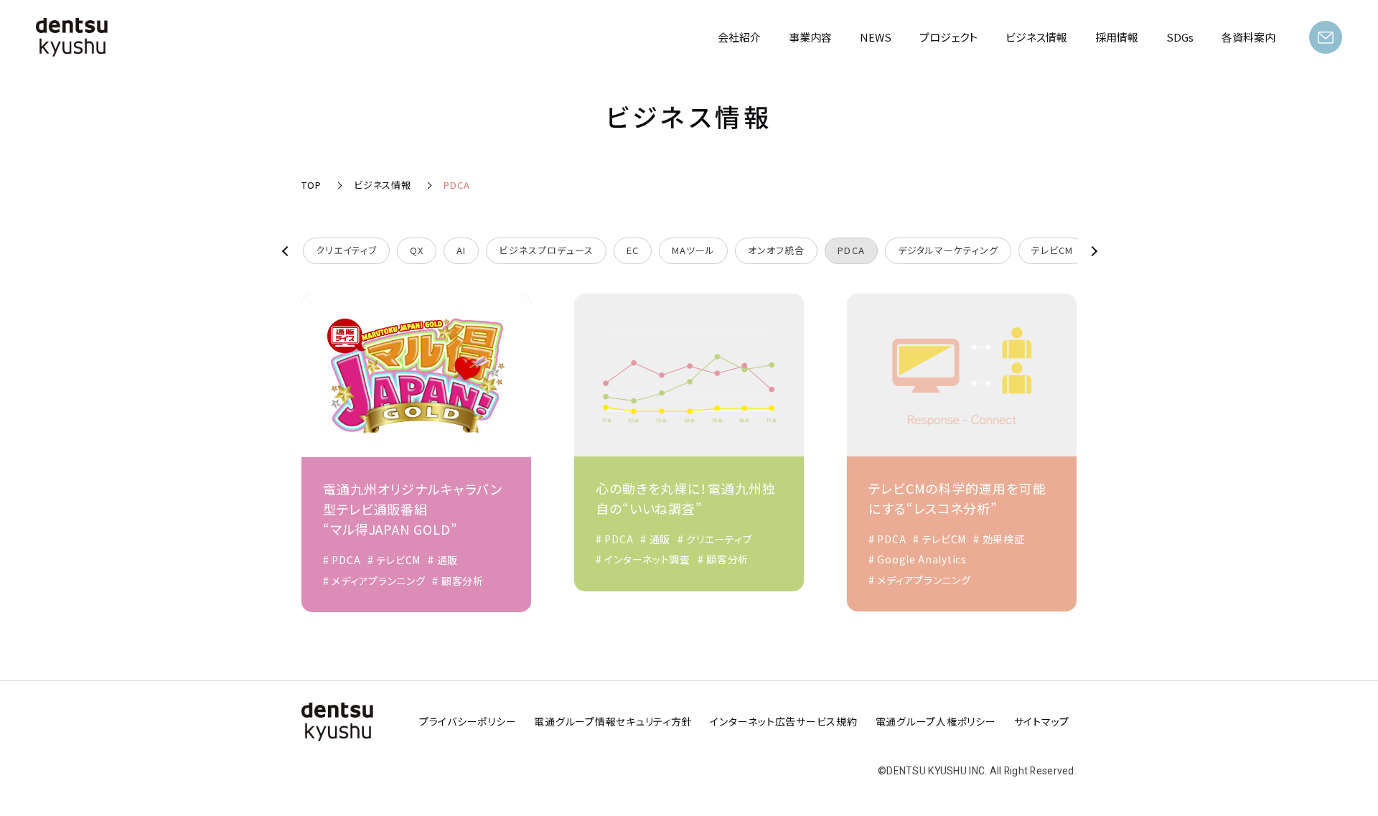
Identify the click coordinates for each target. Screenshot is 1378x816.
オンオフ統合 (776, 250)
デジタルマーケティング (948, 250)
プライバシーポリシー (468, 721)
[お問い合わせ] (1325, 37)
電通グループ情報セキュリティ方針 (613, 721)
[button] (290, 251)
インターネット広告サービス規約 (783, 721)
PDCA (851, 250)
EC (633, 250)
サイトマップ (1042, 721)
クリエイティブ (346, 250)
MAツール (693, 250)
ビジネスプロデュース (546, 250)
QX (416, 250)
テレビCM (1052, 250)
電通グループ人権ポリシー (936, 721)
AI (461, 250)
